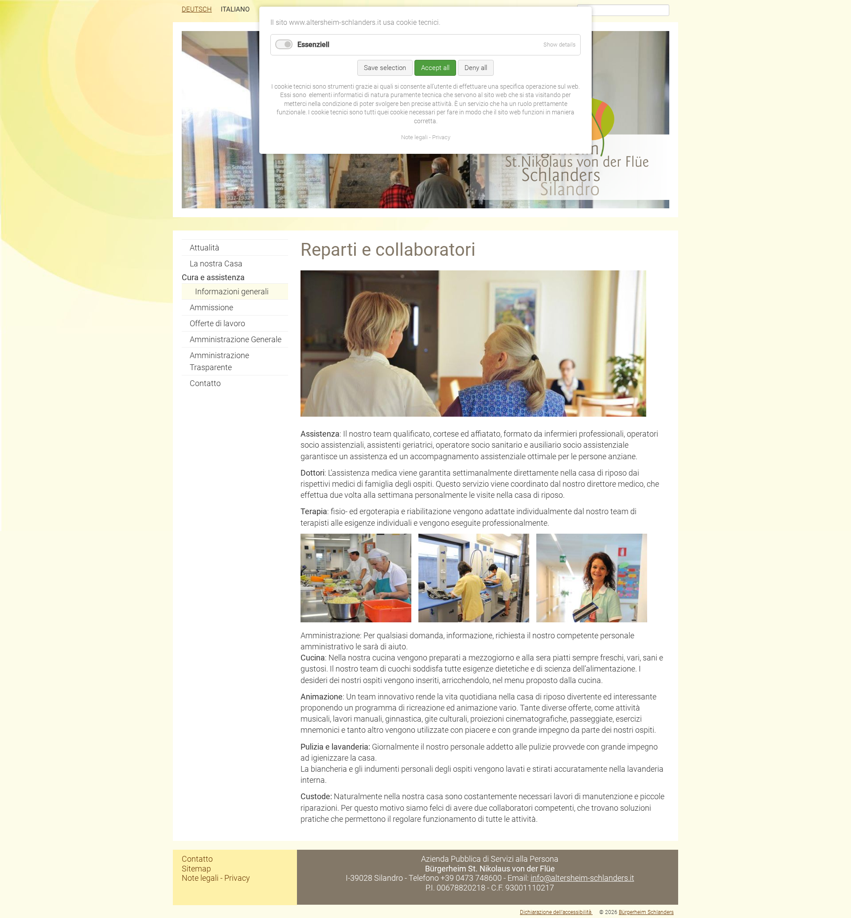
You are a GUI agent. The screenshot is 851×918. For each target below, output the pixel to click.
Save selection (385, 68)
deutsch (197, 9)
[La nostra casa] (569, 197)
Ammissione (211, 307)
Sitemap (196, 868)
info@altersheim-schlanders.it (582, 878)
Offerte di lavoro (217, 323)
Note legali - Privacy (216, 878)
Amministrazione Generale (235, 339)
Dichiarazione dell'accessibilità (556, 912)
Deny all (476, 68)
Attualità (204, 247)
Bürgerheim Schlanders (646, 912)
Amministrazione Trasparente (219, 361)
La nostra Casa (216, 263)
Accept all (435, 68)
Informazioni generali (232, 291)
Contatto (205, 383)
